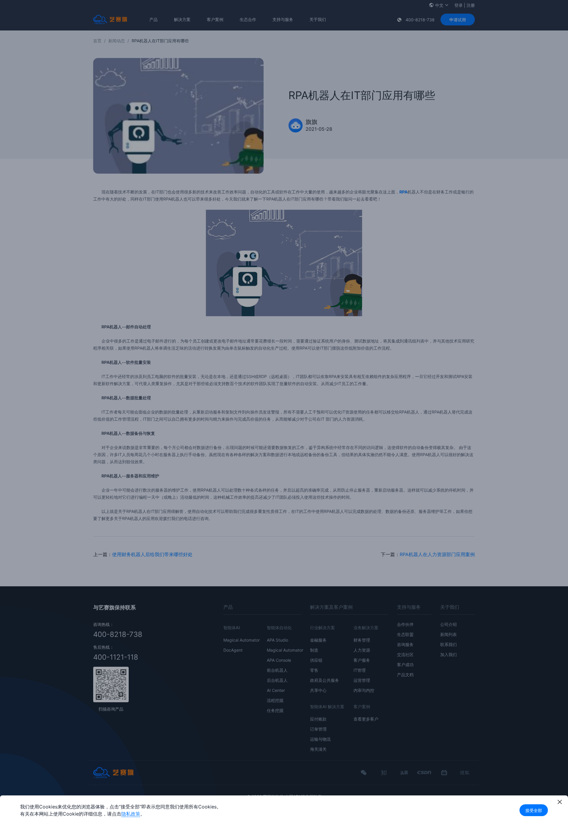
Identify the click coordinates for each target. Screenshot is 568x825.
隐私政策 (130, 814)
